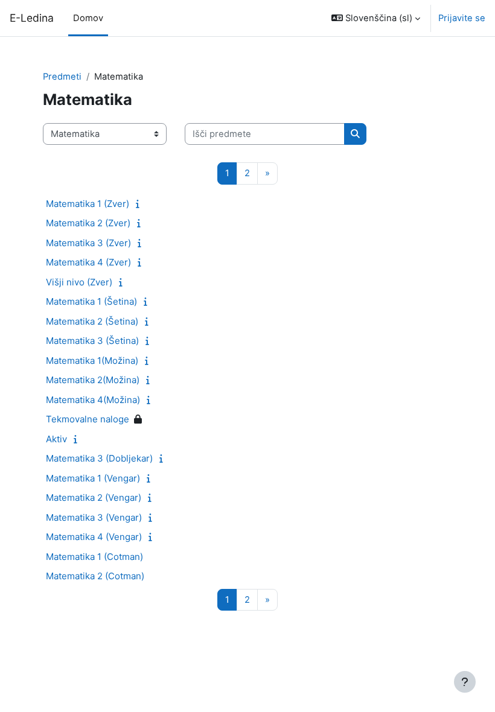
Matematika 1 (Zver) (87, 203)
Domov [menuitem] (88, 18)
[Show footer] (465, 682)
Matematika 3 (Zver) (88, 243)
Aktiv (56, 439)
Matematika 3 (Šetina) (92, 340)
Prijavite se (461, 18)
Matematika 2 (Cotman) (95, 576)
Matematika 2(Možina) (92, 380)
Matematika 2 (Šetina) (92, 321)
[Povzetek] (140, 204)
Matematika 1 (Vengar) (93, 478)
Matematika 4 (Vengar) (94, 536)
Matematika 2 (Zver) (88, 223)
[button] (376, 18)
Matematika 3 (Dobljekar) (99, 458)
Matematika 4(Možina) (93, 399)
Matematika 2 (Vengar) (93, 497)
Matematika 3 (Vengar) (94, 517)
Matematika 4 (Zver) (88, 262)
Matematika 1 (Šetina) (91, 301)
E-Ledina (32, 17)
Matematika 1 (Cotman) (94, 556)
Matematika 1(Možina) (92, 360)
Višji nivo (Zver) (79, 282)
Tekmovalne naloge (87, 419)
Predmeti (62, 76)
